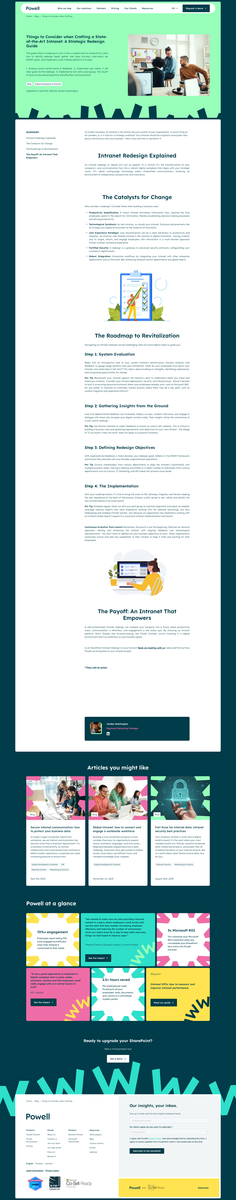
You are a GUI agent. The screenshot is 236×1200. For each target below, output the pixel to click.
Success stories (97, 1143)
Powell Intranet (33, 1134)
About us (51, 1134)
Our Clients (131, 8)
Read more (203, 1187)
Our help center (54, 1147)
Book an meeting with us (151, 647)
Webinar (93, 1152)
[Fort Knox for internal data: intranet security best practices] (180, 798)
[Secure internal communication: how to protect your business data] (55, 798)
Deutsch (49, 1163)
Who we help (64, 8)
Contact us (52, 1139)
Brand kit (51, 1156)
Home (29, 16)
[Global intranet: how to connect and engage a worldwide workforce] (118, 798)
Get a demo (116, 1058)
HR (62, 864)
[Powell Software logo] (27, 8)
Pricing (115, 8)
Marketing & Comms (59, 869)
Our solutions (84, 8)
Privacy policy (52, 1170)
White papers (96, 1134)
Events (93, 1147)
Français (39, 1163)
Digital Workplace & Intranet (48, 84)
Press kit (51, 1152)
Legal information (34, 1170)
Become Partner (75, 1134)
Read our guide (162, 1002)
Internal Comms (39, 869)
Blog (37, 16)
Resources (147, 8)
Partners (101, 8)
